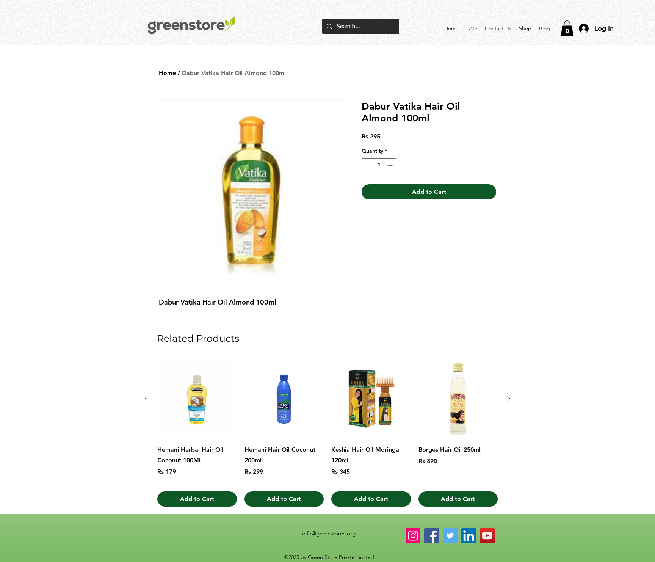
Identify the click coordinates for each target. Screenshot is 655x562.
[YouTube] (487, 535)
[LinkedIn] (468, 535)
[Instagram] (413, 535)
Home (167, 73)
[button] (567, 28)
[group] (327, 433)
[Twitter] (450, 535)
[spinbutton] (379, 165)
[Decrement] (367, 165)
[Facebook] (431, 535)
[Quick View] (197, 399)
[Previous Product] (146, 398)
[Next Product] (508, 398)
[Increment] (390, 165)
